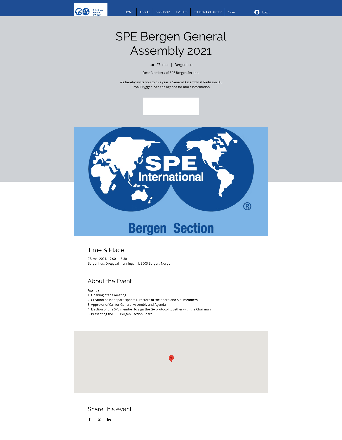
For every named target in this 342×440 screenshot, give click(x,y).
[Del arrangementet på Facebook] (89, 419)
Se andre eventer (171, 109)
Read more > (97, 321)
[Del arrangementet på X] (99, 419)
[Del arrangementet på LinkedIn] (109, 419)
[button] (145, 12)
